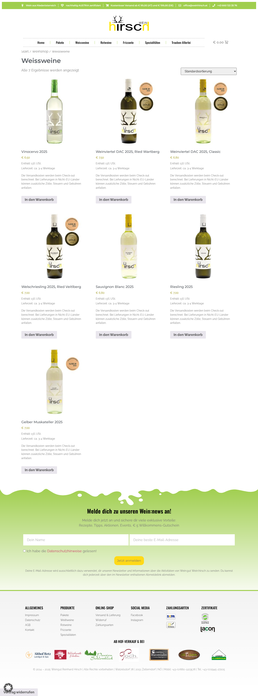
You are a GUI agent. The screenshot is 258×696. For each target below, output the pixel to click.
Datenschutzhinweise (64, 551)
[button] (8, 687)
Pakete (60, 42)
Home (40, 42)
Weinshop (40, 51)
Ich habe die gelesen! (62, 551)
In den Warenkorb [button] (39, 200)
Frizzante (128, 42)
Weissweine (82, 42)
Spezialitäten (152, 42)
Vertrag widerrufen (18, 692)
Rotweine (105, 42)
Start (25, 51)
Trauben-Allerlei (181, 42)
